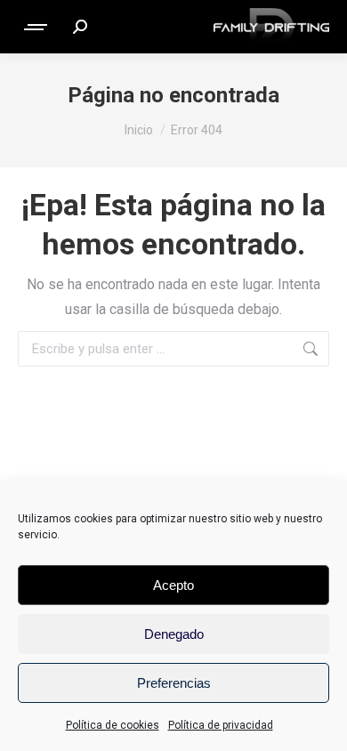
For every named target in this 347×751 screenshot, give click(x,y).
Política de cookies (112, 725)
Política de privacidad (220, 725)
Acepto (173, 585)
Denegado (174, 634)
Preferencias (174, 682)
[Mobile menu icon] (36, 27)
